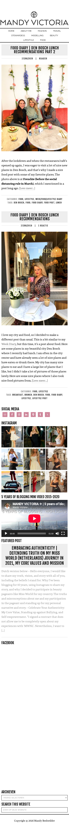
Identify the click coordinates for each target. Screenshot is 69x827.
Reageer (43, 58)
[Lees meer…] (27, 188)
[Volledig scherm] (63, 533)
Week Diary (8, 344)
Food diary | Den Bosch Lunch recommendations (34, 217)
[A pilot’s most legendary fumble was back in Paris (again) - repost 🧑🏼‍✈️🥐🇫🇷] (56, 482)
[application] (34, 518)
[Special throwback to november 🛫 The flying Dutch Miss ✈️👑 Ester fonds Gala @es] (34, 437)
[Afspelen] (6, 533)
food (28, 202)
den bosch (19, 202)
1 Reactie (43, 225)
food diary (37, 202)
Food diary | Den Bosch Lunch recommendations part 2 (34, 49)
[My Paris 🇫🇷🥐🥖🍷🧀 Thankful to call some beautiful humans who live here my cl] (56, 459)
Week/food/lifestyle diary (49, 199)
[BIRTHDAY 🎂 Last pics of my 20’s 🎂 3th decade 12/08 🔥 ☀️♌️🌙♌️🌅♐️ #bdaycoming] (34, 459)
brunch (28, 394)
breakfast (17, 394)
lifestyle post (40, 398)
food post (49, 202)
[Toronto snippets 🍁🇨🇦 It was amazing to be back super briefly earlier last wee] (56, 437)
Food (21, 199)
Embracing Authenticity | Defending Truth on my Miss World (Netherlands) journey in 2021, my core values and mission (34, 555)
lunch (59, 202)
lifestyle (26, 398)
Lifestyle (29, 199)
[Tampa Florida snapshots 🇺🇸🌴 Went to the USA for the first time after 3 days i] (34, 482)
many (53, 362)
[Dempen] (57, 533)
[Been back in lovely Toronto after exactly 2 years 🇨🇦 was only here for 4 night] (12, 459)
